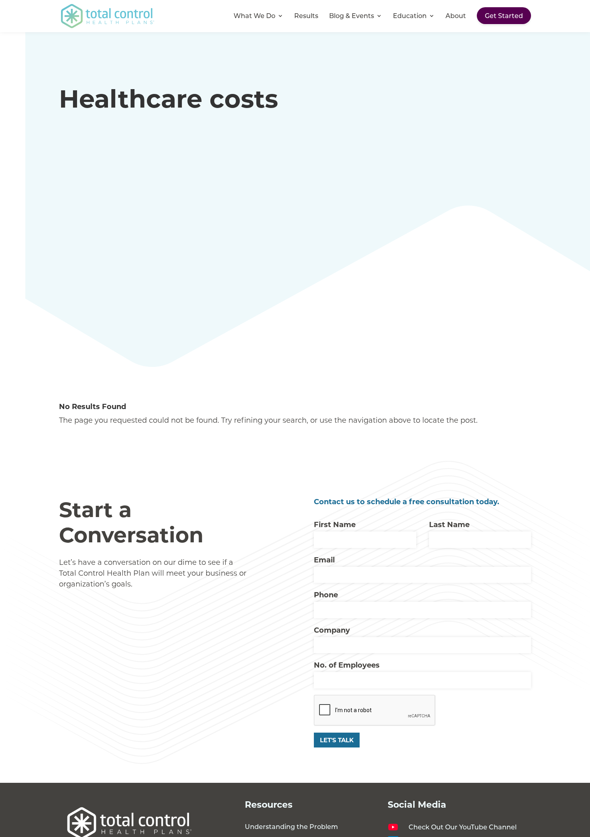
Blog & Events (351, 16)
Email (324, 559)
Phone (326, 594)
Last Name (449, 524)
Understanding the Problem (291, 826)
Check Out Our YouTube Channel (463, 827)
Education (410, 16)
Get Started (504, 15)
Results (306, 16)
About (456, 16)
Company (332, 630)
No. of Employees (347, 665)
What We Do (254, 16)
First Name (335, 524)
